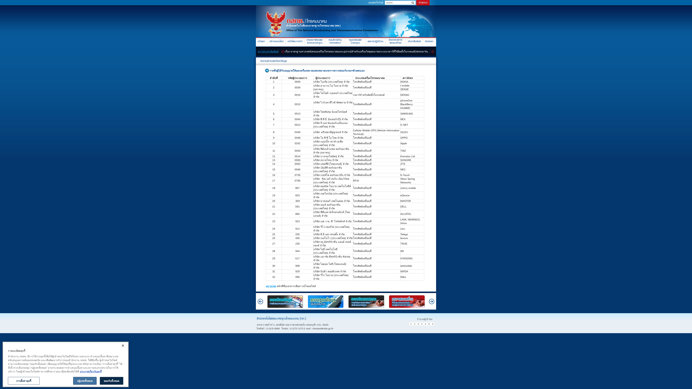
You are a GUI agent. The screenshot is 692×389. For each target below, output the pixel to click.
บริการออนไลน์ (276, 42)
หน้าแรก (261, 42)
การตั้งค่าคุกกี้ (23, 381)
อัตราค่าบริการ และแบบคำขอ (395, 41)
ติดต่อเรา (429, 42)
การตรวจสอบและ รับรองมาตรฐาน (315, 41)
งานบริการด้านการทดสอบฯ (335, 41)
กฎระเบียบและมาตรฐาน (355, 41)
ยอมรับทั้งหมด (111, 381)
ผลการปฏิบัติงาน (375, 42)
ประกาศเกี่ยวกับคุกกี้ (91, 371)
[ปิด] (123, 346)
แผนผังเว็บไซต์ (375, 2)
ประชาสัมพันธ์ (414, 42)
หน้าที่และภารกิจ (295, 42)
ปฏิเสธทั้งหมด (84, 381)
